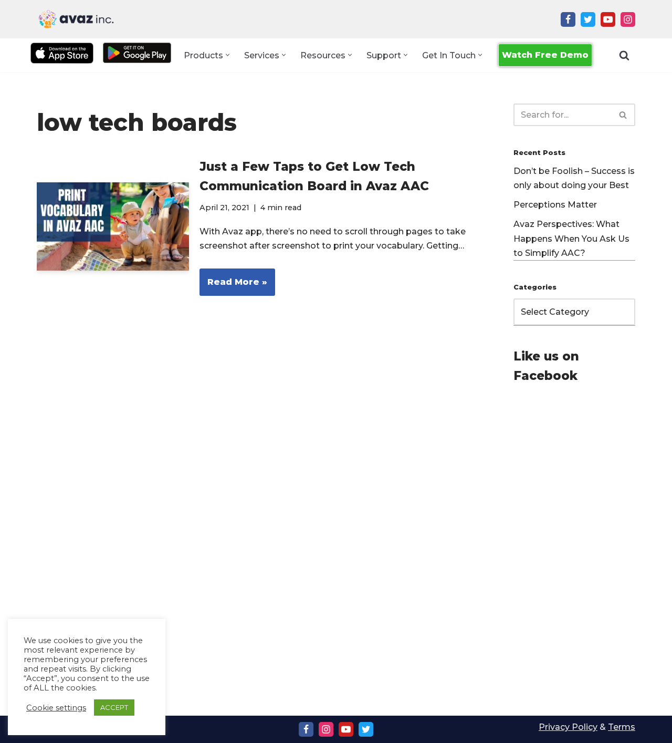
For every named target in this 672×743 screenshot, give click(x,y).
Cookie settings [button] (56, 708)
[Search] (624, 55)
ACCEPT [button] (114, 707)
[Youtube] (608, 19)
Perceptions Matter (555, 205)
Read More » (233, 286)
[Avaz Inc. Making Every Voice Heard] (76, 19)
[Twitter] (588, 19)
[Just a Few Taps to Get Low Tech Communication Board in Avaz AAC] (113, 226)
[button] (227, 55)
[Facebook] (568, 19)
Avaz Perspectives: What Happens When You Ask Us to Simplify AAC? (571, 238)
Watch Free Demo (545, 55)
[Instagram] (628, 19)
